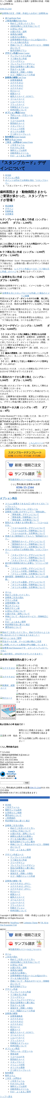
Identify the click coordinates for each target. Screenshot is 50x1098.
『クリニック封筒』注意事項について (27, 574)
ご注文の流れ (11, 957)
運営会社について (13, 627)
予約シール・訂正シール (21, 115)
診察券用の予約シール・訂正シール (21, 509)
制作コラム (10, 1075)
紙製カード (15, 94)
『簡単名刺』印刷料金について (24, 517)
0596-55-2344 (6, 9)
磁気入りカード (17, 897)
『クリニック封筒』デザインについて (27, 568)
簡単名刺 (14, 118)
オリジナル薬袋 (17, 131)
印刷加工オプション (19, 107)
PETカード (15, 91)
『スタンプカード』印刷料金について (27, 558)
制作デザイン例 (12, 608)
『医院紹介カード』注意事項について (27, 547)
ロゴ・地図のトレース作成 (22, 75)
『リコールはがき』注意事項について (27, 533)
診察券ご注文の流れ (14, 597)
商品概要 (9, 206)
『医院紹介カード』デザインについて (27, 541)
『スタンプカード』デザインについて (27, 555)
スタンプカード (17, 126)
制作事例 (9, 1073)
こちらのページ (36, 443)
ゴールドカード (17, 99)
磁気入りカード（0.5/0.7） (22, 96)
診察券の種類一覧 (13, 881)
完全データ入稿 (17, 69)
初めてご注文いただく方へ (22, 23)
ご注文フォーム (17, 145)
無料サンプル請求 (18, 150)
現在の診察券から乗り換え (22, 67)
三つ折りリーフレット (20, 134)
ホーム (8, 592)
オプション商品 (8, 498)
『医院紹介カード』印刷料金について (27, 544)
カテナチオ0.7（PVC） (20, 889)
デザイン (9, 209)
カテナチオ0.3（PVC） (20, 884)
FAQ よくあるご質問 (20, 156)
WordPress (14, 923)
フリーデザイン (17, 61)
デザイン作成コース (14, 854)
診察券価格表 (16, 80)
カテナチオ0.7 (16, 88)
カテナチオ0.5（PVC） (20, 886)
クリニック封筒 (17, 129)
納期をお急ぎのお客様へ (21, 836)
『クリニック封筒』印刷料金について (27, 571)
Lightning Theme (31, 923)
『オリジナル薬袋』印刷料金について (27, 585)
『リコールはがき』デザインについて (27, 528)
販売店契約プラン (18, 50)
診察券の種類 (11, 1013)
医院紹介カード (17, 123)
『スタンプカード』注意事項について (27, 560)
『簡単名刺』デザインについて (24, 514)
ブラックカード (17, 104)
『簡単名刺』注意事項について (24, 520)
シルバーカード (17, 102)
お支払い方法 (16, 29)
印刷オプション (17, 908)
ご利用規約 (10, 818)
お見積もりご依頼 (13, 813)
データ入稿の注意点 (19, 42)
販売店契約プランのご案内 (22, 842)
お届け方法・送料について (17, 614)
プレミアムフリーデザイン (22, 64)
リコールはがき (17, 121)
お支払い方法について (15, 611)
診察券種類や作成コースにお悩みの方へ (28, 40)
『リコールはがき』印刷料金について (27, 531)
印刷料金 (9, 211)
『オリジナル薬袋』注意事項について (27, 587)
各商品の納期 (16, 34)
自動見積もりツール (19, 153)
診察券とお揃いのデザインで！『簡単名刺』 (25, 512)
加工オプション (12, 606)
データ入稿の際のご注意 (21, 839)
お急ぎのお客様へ (18, 37)
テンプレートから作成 (20, 56)
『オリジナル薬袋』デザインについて (27, 582)
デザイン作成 (11, 600)
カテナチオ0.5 (16, 85)
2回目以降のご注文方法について (25, 26)
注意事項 (9, 214)
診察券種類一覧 (12, 603)
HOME (8, 805)
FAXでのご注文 (17, 148)
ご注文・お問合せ (13, 1078)
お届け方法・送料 (18, 31)
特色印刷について (18, 110)
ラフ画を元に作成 (18, 58)
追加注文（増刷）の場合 (21, 72)
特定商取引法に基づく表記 (17, 624)
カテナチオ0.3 (16, 83)
